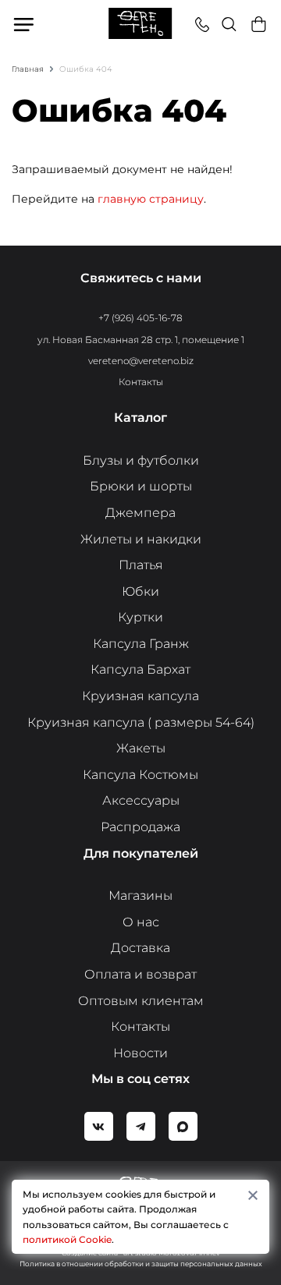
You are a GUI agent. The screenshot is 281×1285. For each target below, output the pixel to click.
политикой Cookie (67, 1239)
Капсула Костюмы (140, 774)
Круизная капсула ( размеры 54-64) (140, 722)
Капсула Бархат (140, 669)
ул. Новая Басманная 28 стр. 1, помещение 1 (140, 339)
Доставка (140, 947)
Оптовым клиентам (141, 1000)
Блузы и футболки (141, 460)
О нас (141, 922)
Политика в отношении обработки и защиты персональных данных (141, 1263)
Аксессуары (141, 800)
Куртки (140, 617)
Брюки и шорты (141, 486)
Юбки (140, 591)
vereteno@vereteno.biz (141, 360)
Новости (140, 1053)
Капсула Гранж (141, 643)
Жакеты (140, 748)
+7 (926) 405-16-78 (140, 318)
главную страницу (151, 199)
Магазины (140, 895)
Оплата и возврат (140, 974)
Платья (141, 565)
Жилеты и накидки (140, 539)
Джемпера (140, 512)
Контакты (141, 382)
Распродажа (140, 826)
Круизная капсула (140, 696)
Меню (24, 24)
